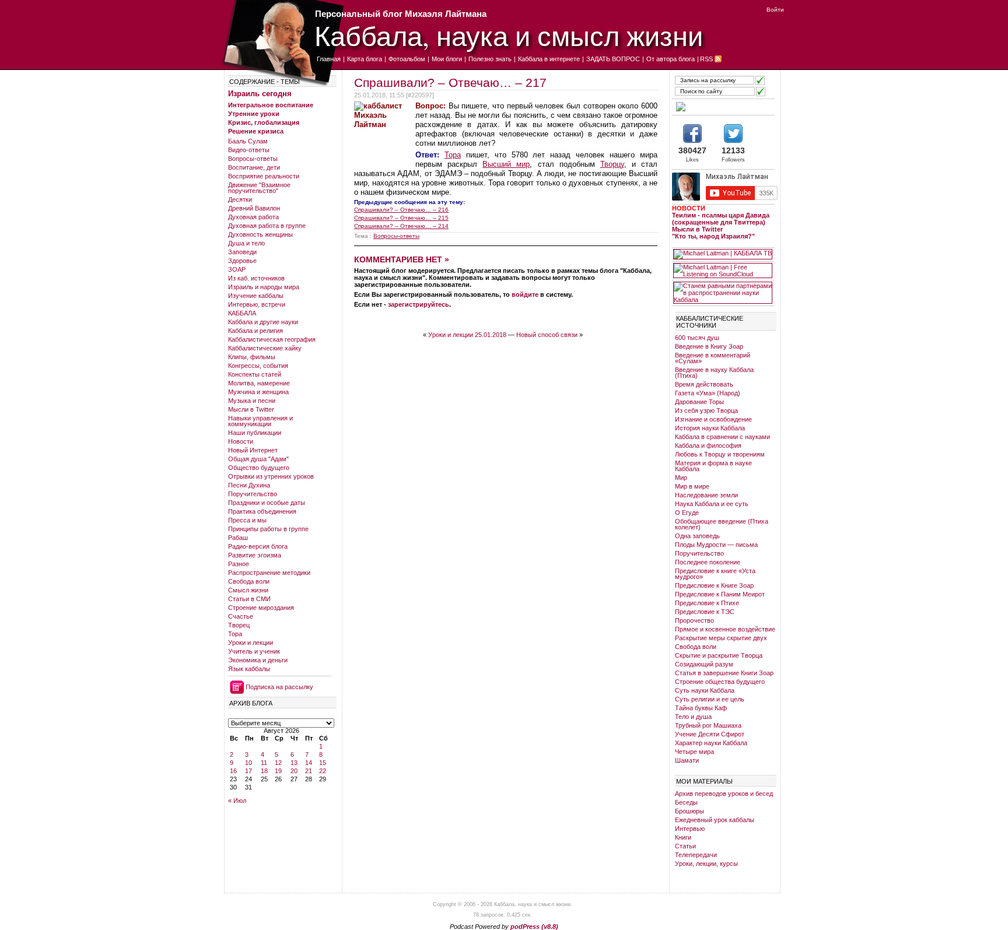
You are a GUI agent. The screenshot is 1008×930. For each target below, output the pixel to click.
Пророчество (694, 620)
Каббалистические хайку (265, 348)
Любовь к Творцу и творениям (720, 454)
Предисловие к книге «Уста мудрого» (715, 574)
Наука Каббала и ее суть (711, 504)
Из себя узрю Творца (706, 410)
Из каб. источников (256, 278)
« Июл (237, 800)
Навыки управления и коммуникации (260, 421)
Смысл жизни (248, 590)
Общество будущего (258, 467)
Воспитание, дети (254, 167)
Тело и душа (693, 717)
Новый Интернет (253, 450)
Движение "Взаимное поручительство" (259, 187)
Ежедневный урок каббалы (714, 820)
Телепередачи (696, 855)
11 (264, 762)
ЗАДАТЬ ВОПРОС (613, 58)
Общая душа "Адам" (258, 458)
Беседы (686, 802)
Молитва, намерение (259, 383)
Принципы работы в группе (268, 528)
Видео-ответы (249, 149)
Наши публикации (254, 432)
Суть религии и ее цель (709, 699)
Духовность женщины (260, 234)
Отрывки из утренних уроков (271, 476)
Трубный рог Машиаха (708, 725)
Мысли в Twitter (251, 409)
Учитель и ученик (254, 651)
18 (264, 770)
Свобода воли (249, 581)
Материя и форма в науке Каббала (713, 466)
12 (278, 762)
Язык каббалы (249, 668)
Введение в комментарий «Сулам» (712, 358)
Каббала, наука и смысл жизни (508, 35)
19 (278, 770)
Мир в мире (692, 486)
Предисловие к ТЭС (704, 612)
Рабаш (238, 537)
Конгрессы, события (258, 365)
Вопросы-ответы (253, 158)
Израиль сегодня (260, 93)
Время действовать (704, 384)
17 (248, 770)
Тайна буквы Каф (701, 708)
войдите (525, 294)
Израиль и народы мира (263, 286)
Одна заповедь (697, 536)
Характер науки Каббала (711, 743)
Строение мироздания (261, 607)
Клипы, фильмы (251, 356)
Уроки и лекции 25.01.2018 (467, 334)
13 (294, 762)
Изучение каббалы (256, 295)
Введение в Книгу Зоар (709, 346)
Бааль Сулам (248, 141)
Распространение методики (269, 572)
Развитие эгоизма (254, 555)
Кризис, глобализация (263, 122)
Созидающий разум (704, 664)
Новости (240, 441)
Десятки (240, 199)
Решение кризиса (256, 131)
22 (322, 770)
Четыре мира (694, 751)
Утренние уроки (253, 113)
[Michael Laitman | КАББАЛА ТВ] (722, 254)
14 (308, 762)
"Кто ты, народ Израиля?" (713, 236)
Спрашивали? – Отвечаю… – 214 (401, 226)
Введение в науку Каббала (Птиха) (714, 372)
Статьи (685, 846)
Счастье (240, 616)
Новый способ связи (547, 334)
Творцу (612, 164)
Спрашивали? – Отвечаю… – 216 (401, 209)
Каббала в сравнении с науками (722, 437)
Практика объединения (262, 511)
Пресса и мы (247, 520)
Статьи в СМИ (249, 598)
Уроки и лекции (250, 642)
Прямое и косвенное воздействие (725, 629)
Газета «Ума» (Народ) (707, 393)
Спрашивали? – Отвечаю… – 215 (401, 218)
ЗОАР (237, 269)
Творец (239, 625)
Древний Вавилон (254, 208)
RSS (706, 58)
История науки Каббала (710, 428)
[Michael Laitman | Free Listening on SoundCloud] (722, 270)
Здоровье (242, 260)
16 (233, 770)
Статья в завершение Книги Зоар (724, 673)
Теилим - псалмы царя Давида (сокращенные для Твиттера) (720, 219)
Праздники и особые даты (266, 502)
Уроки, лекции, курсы (706, 863)
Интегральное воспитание (270, 104)
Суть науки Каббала (704, 690)
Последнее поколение (707, 562)
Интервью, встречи (256, 304)
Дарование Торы (699, 402)
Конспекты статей (254, 374)
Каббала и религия (255, 330)
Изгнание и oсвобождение (713, 419)
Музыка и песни (251, 400)
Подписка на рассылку (279, 686)
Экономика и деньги (258, 660)
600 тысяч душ (697, 338)
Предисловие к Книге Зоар (714, 585)
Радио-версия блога (258, 546)
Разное (238, 563)
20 (294, 770)
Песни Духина (249, 485)
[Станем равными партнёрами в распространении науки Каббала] (722, 293)
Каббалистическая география (272, 339)
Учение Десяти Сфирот (709, 734)
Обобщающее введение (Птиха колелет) (721, 524)
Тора (235, 633)
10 (248, 762)
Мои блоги (447, 58)
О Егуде (687, 512)
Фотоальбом (406, 58)
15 (322, 762)
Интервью (690, 828)
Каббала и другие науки (263, 321)
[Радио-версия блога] (722, 106)
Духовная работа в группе (267, 225)
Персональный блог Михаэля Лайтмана (401, 14)
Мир (681, 477)
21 (308, 770)
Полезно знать (490, 58)
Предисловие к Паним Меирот (720, 594)
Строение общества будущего (720, 682)
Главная (329, 58)
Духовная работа (253, 216)
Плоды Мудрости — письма (716, 545)
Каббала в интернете (549, 58)
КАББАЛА (242, 313)
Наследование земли (706, 495)
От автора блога (670, 58)
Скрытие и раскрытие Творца (718, 655)
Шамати (687, 760)
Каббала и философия (708, 445)
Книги (683, 837)
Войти (775, 9)
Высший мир (506, 164)
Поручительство (252, 493)
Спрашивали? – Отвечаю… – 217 (450, 82)
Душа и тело (246, 243)
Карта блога (364, 58)
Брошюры (689, 811)
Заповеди (242, 251)
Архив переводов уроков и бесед (724, 793)
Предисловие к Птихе (707, 603)
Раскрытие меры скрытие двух (721, 638)
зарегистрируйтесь (418, 304)
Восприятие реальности (263, 176)
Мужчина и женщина (258, 391)
